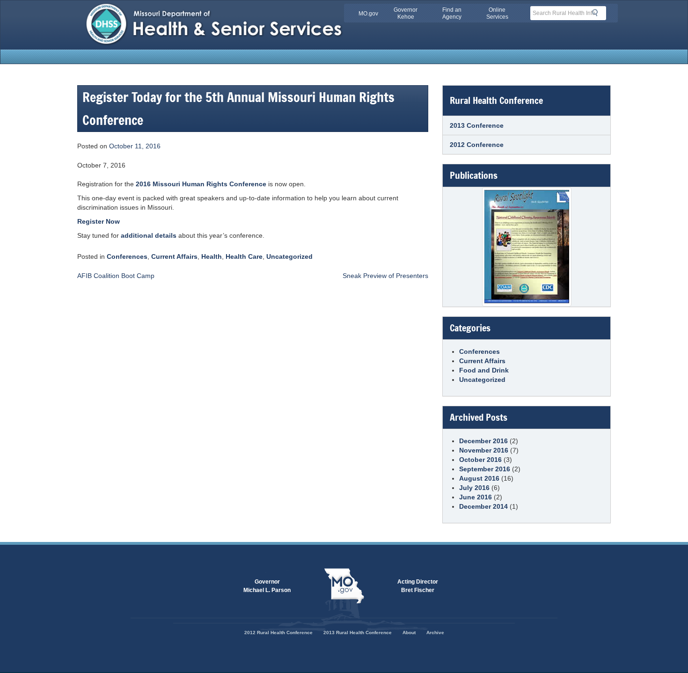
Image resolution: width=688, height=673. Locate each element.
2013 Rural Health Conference (357, 632)
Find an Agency (451, 13)
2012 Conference (477, 144)
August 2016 (479, 478)
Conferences (127, 256)
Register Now (98, 221)
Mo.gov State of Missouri (344, 586)
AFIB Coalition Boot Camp (115, 275)
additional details (148, 235)
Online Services (497, 13)
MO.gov (368, 13)
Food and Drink (484, 370)
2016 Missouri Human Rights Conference (201, 184)
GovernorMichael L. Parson (267, 585)
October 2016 (480, 459)
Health (211, 256)
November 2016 (483, 450)
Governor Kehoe (405, 13)
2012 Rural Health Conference (278, 632)
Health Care (244, 256)
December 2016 (483, 441)
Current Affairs (174, 256)
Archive (435, 632)
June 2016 (475, 497)
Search (597, 12)
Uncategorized (289, 256)
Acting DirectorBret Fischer (417, 585)
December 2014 (483, 506)
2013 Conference (477, 125)
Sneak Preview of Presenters (385, 275)
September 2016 (484, 469)
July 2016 (474, 487)
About (409, 632)
